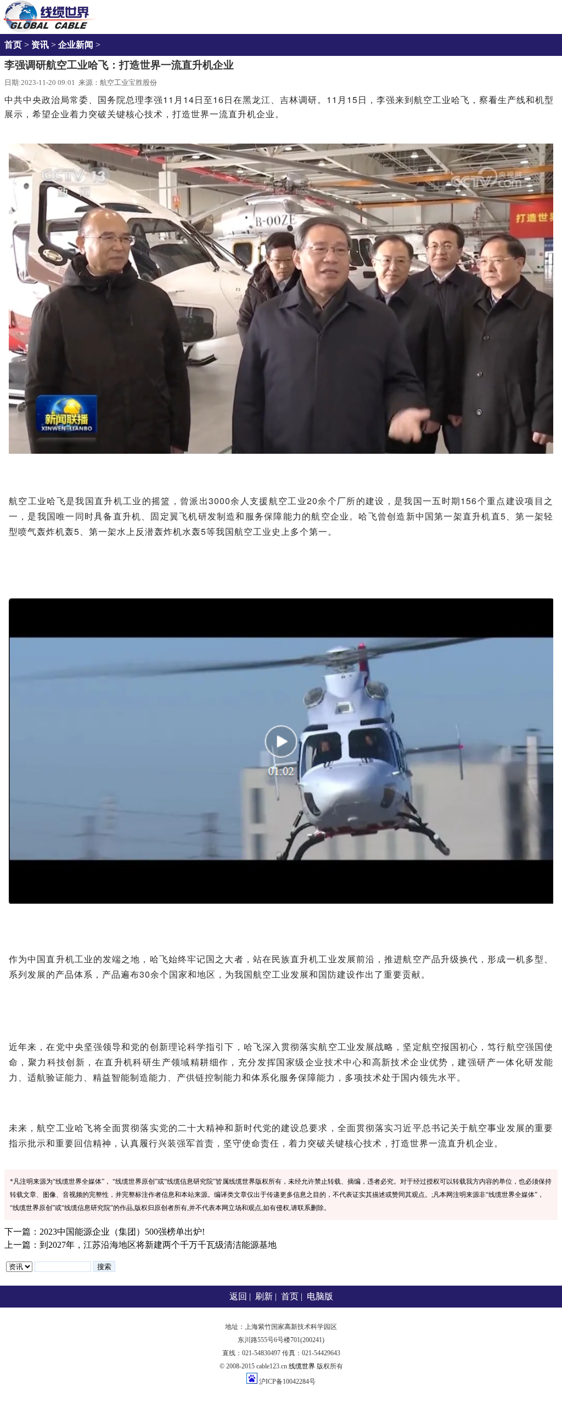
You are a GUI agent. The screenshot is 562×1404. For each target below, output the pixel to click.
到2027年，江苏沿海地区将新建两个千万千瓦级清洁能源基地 (158, 1244)
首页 (13, 44)
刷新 (264, 1296)
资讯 (40, 44)
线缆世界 (302, 1366)
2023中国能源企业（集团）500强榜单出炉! (122, 1231)
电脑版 (320, 1296)
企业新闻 (75, 44)
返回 (238, 1296)
